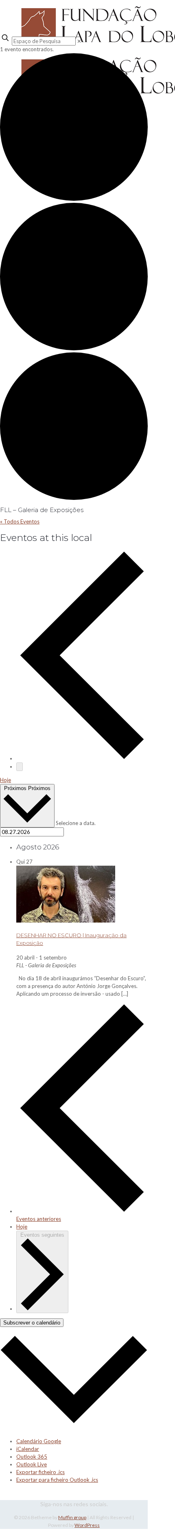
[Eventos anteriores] (82, 758)
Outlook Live (31, 1464)
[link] (79, 41)
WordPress (87, 1525)
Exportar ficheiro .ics (40, 1472)
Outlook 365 (31, 1456)
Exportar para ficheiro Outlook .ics (57, 1480)
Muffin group (72, 1517)
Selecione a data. (76, 823)
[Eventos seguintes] (19, 766)
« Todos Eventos (19, 521)
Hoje (5, 780)
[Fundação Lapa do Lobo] (73, 16)
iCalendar (27, 1449)
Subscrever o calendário (31, 1323)
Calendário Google (38, 1441)
